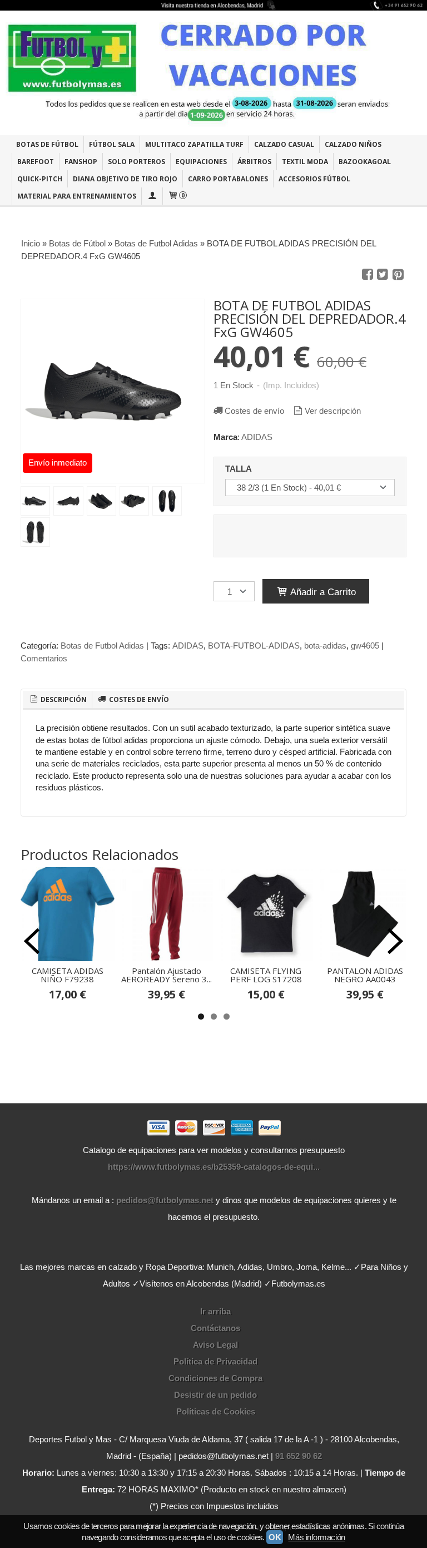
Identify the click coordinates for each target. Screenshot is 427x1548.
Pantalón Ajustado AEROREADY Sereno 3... (166, 975)
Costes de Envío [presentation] (138, 699)
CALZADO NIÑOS (353, 144)
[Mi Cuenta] (151, 196)
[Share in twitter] (382, 275)
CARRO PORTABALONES (228, 179)
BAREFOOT (35, 161)
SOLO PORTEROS (136, 161)
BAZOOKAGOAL (365, 161)
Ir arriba (215, 1311)
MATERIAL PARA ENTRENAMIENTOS (76, 196)
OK (275, 1537)
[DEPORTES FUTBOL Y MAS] (213, 73)
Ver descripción (333, 411)
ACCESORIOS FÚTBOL (314, 179)
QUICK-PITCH (39, 179)
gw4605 (365, 645)
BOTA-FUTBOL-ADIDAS (254, 645)
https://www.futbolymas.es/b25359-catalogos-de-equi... (214, 1166)
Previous (32, 941)
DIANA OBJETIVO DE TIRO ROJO (125, 179)
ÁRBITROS (254, 161)
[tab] (57, 700)
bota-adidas (325, 645)
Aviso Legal (215, 1344)
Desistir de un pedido (215, 1394)
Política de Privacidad (215, 1361)
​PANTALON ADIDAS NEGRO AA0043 (365, 975)
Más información (316, 1537)
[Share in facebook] (367, 275)
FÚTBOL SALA (112, 144)
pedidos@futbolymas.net (165, 1200)
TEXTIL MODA (305, 161)
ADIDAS (256, 437)
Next (395, 941)
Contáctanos (215, 1328)
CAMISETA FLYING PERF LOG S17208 (266, 975)
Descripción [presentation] (63, 699)
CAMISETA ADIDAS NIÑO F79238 (67, 975)
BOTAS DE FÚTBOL (47, 144)
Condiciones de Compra (215, 1378)
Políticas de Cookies (215, 1411)
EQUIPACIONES (201, 161)
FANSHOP (80, 161)
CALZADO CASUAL (284, 144)
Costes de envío (254, 411)
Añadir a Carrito (322, 591)
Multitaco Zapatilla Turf (194, 144)
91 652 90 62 (298, 1456)
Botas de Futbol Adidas (102, 645)
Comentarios (44, 658)
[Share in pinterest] (398, 275)
